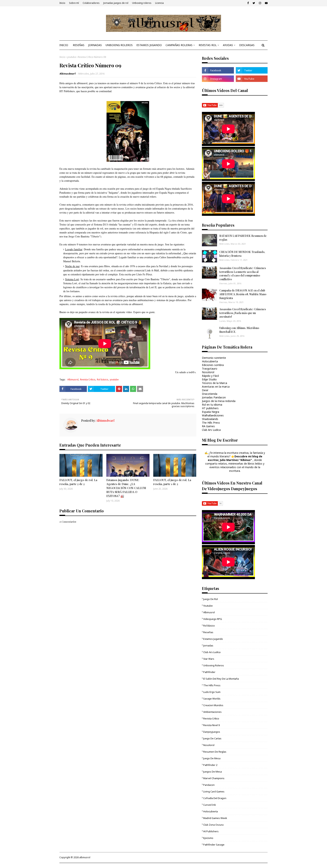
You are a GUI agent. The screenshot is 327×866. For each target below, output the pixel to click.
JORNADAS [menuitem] (95, 45)
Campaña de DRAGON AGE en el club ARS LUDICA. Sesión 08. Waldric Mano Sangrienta (242, 294)
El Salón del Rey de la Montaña (221, 678)
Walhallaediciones (213, 415)
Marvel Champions (213, 778)
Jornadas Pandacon (214, 397)
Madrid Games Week (215, 818)
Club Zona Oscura (213, 824)
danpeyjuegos (211, 731)
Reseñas (208, 632)
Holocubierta (210, 361)
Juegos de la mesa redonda (218, 401)
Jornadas (208, 645)
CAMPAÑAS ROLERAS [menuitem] (179, 45)
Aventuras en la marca (216, 386)
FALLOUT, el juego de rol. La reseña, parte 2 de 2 (78, 482)
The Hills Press (211, 422)
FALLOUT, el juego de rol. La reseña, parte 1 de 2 (172, 482)
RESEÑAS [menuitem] (78, 45)
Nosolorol (208, 372)
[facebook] (248, 3)
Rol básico (102, 379)
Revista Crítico (87, 379)
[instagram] (260, 3)
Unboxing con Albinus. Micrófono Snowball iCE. (239, 330)
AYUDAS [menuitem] (228, 45)
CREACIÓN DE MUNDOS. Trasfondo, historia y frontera (242, 254)
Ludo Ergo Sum (211, 692)
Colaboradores (91, 3)
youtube (71, 57)
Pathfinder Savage (213, 844)
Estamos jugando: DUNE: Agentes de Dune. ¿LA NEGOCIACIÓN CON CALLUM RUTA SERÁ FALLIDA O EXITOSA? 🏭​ (126, 488)
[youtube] (266, 3)
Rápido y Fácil (210, 376)
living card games (213, 791)
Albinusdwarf (68, 73)
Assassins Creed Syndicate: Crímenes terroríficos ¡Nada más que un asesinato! (242, 312)
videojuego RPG (212, 619)
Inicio (62, 3)
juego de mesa (211, 758)
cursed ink (209, 804)
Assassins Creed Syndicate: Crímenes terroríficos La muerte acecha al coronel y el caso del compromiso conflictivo (242, 273)
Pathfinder (209, 672)
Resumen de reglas (214, 751)
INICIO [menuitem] (63, 45)
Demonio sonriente (214, 358)
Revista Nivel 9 (211, 725)
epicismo (208, 838)
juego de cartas (212, 738)
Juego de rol (210, 599)
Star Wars (208, 658)
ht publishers (211, 831)
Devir (205, 390)
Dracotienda (209, 394)
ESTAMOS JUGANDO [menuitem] (149, 45)
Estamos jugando (213, 639)
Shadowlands (210, 419)
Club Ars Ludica (211, 430)
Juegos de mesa (212, 771)
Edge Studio (209, 379)
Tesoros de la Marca (214, 383)
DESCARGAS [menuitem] (247, 45)
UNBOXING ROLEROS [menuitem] (119, 45)
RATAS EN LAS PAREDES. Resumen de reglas (243, 237)
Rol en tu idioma (212, 404)
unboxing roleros (213, 665)
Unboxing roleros (141, 3)
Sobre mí (74, 3)
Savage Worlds (211, 698)
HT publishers (210, 408)
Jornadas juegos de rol (115, 3)
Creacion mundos (213, 705)
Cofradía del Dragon (214, 798)
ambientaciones (212, 712)
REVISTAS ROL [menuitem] (208, 45)
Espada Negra (210, 412)
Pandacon (209, 785)
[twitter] (254, 3)
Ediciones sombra (213, 365)
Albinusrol (73, 379)
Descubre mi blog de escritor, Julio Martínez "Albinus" (235, 458)
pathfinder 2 (210, 765)
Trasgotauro (209, 368)
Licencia (159, 3)
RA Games (208, 426)
